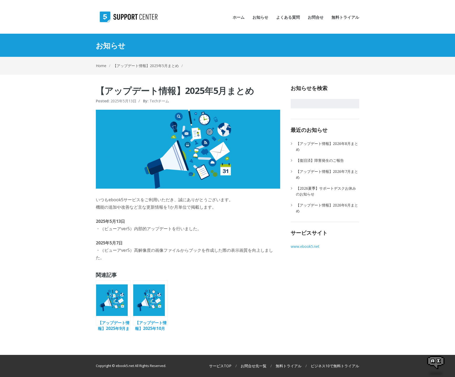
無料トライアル (345, 17)
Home (101, 65)
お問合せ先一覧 (253, 366)
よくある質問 (288, 17)
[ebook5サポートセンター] (126, 17)
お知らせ (260, 17)
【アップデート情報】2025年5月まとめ (146, 65)
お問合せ (316, 17)
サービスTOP (220, 366)
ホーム (239, 17)
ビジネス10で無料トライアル (335, 366)
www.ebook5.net (305, 246)
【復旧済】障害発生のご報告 (320, 160)
